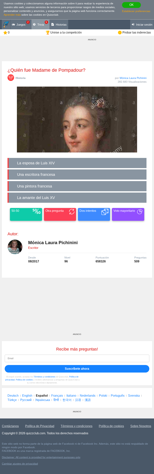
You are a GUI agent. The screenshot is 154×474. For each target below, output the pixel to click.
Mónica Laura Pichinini (133, 77)
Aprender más (12, 14)
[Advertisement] (77, 306)
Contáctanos (10, 426)
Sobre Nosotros (140, 426)
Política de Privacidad (39, 426)
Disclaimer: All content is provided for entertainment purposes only (41, 457)
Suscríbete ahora (77, 368)
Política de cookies (24, 380)
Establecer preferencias (136, 11)
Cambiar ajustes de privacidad (20, 463)
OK (131, 4)
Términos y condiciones (44, 377)
